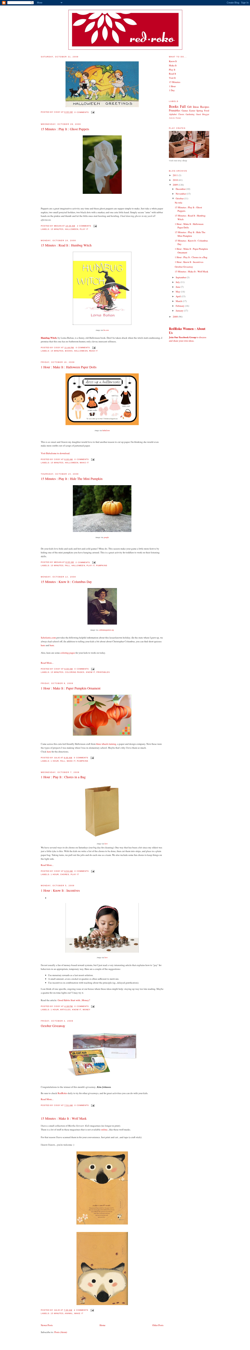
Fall (67, 565)
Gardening (190, 114)
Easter (192, 110)
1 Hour (55, 761)
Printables (103, 672)
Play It (84, 229)
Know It (90, 672)
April (178, 296)
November (181, 193)
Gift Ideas (193, 107)
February (180, 305)
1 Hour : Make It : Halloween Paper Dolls (68, 367)
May (178, 291)
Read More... (47, 662)
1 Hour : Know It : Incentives (60, 890)
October (180, 198)
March (179, 301)
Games (185, 110)
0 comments (81, 112)
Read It (93, 351)
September (181, 277)
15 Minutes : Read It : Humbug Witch (66, 245)
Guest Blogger (202, 114)
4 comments (81, 1310)
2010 (175, 180)
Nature (178, 118)
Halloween (71, 229)
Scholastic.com (48, 637)
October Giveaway (53, 1026)
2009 (175, 184)
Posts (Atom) (60, 1332)
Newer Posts (47, 1325)
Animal (69, 1313)
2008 (175, 316)
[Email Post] (92, 112)
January (180, 310)
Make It (84, 463)
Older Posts (157, 1325)
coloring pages (68, 652)
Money (86, 1010)
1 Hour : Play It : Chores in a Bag (63, 777)
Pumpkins (101, 565)
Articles (65, 1010)
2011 (175, 175)
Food (206, 110)
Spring (199, 110)
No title (178, 202)
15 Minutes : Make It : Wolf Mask (64, 1118)
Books (69, 351)
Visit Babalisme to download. (55, 453)
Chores (64, 874)
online (104, 1129)
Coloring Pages (74, 672)
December (181, 189)
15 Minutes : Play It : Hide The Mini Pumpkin (71, 478)
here (43, 645)
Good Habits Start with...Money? (74, 1000)
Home (102, 1325)
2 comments (84, 226)
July (178, 282)
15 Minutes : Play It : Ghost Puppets (65, 129)
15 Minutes (57, 229)
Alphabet (173, 114)
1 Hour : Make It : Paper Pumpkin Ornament (70, 688)
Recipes (204, 107)
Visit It (172, 77)
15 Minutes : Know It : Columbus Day (66, 581)
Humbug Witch (49, 337)
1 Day (172, 90)
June (178, 286)
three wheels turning (106, 744)
